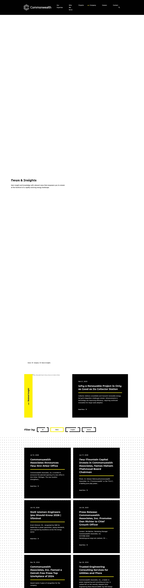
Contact (115, 5)
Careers (104, 5)
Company (93, 5)
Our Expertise (60, 6)
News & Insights (45, 362)
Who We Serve (70, 7)
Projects (81, 5)
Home (29, 362)
